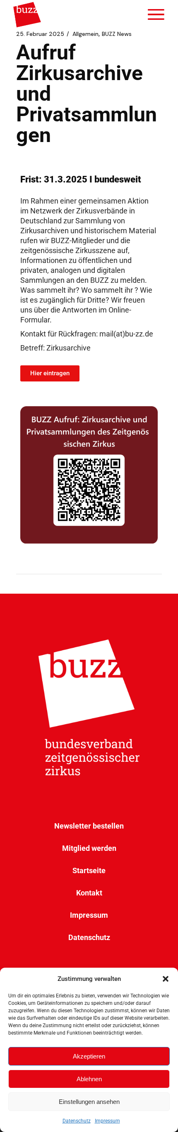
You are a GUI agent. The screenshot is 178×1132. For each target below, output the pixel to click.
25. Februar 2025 (40, 34)
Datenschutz (77, 1121)
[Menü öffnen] (156, 14)
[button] (165, 979)
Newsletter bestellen (89, 826)
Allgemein (85, 34)
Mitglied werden (89, 848)
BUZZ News (117, 34)
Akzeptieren (89, 1056)
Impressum (107, 1121)
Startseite (89, 870)
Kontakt (89, 892)
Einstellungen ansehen (89, 1101)
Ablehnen (89, 1078)
